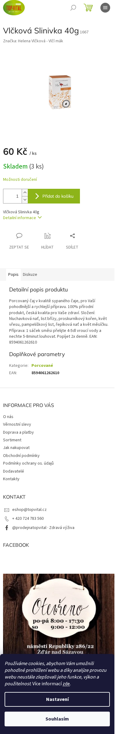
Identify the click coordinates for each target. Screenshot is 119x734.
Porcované (42, 366)
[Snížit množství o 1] (25, 199)
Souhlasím (57, 719)
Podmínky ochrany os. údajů (28, 463)
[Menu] (105, 8)
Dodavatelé (13, 471)
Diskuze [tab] (30, 275)
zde (66, 683)
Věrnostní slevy (17, 424)
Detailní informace (19, 218)
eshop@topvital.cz (29, 510)
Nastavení (57, 699)
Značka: (33, 41)
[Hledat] (73, 8)
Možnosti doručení (20, 180)
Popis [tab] (13, 275)
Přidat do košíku (58, 196)
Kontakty (11, 479)
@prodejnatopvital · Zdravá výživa (43, 528)
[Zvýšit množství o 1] (25, 192)
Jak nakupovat (16, 448)
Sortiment (12, 440)
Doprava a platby (18, 432)
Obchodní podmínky (21, 456)
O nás (8, 417)
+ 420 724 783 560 (28, 518)
